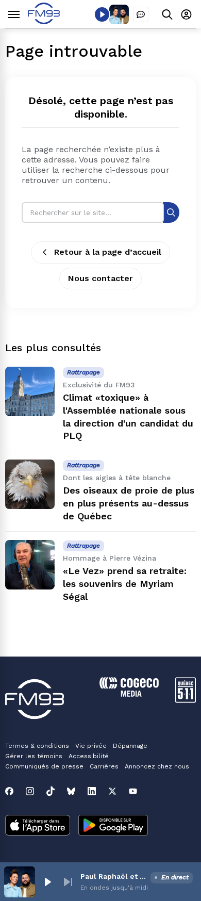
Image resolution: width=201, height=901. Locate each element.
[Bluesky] (71, 791)
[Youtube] (133, 791)
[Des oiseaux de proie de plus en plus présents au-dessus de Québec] (30, 484)
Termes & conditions (37, 745)
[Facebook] (9, 791)
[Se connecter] (186, 14)
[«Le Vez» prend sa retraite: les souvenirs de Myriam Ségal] (30, 564)
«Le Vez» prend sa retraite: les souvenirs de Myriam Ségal (125, 583)
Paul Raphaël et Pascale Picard (113, 876)
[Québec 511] (185, 700)
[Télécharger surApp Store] (37, 826)
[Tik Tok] (50, 791)
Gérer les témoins (33, 756)
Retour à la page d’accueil (107, 252)
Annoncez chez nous (157, 766)
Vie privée (91, 745)
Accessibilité (89, 756)
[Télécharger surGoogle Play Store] (113, 826)
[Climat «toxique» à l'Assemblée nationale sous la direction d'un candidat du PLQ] (30, 391)
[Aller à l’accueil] (44, 21)
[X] (112, 791)
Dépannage (130, 745)
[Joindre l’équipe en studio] (140, 14)
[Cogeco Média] (129, 694)
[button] (47, 882)
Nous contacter (100, 278)
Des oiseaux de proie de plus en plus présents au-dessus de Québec (128, 503)
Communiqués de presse (44, 766)
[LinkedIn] (92, 791)
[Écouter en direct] (102, 14)
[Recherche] (171, 212)
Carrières (104, 766)
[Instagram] (30, 791)
